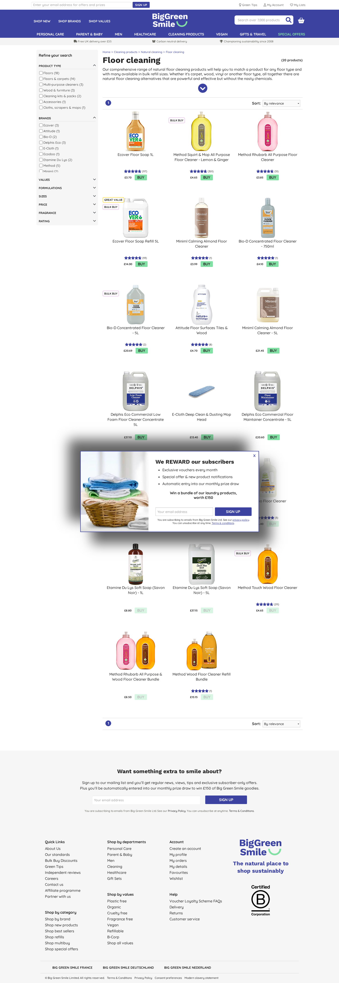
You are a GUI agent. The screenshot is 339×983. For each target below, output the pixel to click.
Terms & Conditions (241, 811)
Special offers (291, 34)
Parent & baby (89, 34)
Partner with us (58, 896)
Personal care (50, 34)
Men (118, 34)
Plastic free (117, 901)
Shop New (42, 21)
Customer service (185, 919)
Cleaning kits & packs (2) (62, 96)
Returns (176, 913)
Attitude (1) (51, 131)
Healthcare (145, 34)
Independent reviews (63, 872)
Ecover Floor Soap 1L (136, 154)
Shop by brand (57, 919)
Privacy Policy (177, 811)
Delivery (177, 907)
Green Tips (54, 866)
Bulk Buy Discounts (61, 860)
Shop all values (120, 943)
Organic (114, 907)
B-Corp (113, 937)
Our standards (57, 854)
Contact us (54, 884)
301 (211, 171)
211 (276, 604)
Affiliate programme (62, 890)
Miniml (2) (50, 171)
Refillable (115, 931)
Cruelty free (117, 913)
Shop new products (61, 925)
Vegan (222, 34)
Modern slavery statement (201, 978)
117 (144, 171)
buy (140, 177)
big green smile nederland (187, 967)
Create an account (185, 848)
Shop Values (99, 21)
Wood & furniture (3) (59, 90)
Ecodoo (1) (51, 154)
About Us (53, 848)
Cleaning (114, 866)
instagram (291, 967)
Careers (51, 878)
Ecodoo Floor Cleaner (267, 501)
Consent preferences (168, 978)
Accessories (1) (54, 102)
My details (178, 866)
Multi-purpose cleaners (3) (63, 84)
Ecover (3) (51, 125)
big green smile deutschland (128, 967)
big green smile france (72, 967)
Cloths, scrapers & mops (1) (64, 107)
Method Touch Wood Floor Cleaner (267, 587)
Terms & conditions (223, 523)
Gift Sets (114, 878)
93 (144, 258)
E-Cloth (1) (51, 148)
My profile (178, 854)
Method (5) (51, 166)
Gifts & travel (253, 34)
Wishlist (176, 878)
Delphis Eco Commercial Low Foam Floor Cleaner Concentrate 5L (135, 419)
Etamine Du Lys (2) (57, 160)
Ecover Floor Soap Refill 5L (136, 241)
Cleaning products (186, 34)
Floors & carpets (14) (59, 79)
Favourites (179, 872)
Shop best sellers (59, 931)
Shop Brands (69, 21)
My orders (178, 860)
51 (276, 171)
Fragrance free (120, 919)
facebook (282, 967)
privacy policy (240, 519)
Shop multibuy (57, 943)
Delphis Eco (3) (54, 142)
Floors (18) (51, 73)
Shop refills (54, 937)
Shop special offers (61, 949)
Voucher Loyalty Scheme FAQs (196, 901)
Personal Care (119, 848)
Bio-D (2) (50, 137)
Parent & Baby (119, 854)
